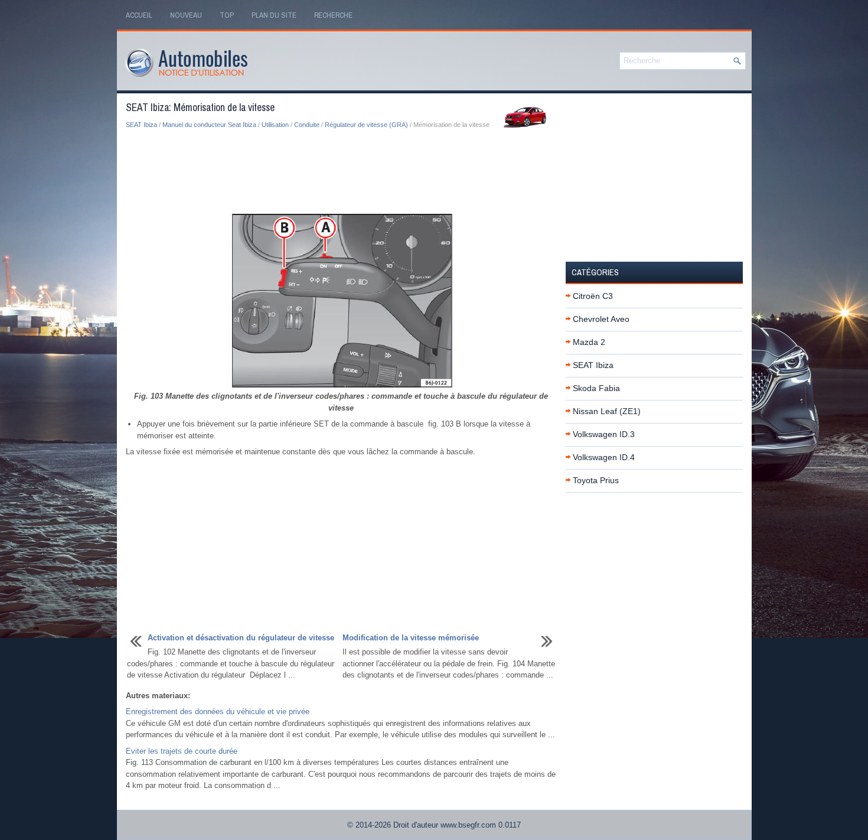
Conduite (306, 124)
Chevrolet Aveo (601, 319)
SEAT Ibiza (141, 124)
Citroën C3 (593, 296)
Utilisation (275, 124)
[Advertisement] (341, 171)
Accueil (139, 15)
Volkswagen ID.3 (604, 434)
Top (227, 15)
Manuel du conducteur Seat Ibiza (209, 124)
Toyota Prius (596, 480)
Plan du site (274, 15)
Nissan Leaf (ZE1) (607, 411)
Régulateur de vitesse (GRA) (366, 124)
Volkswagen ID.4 (604, 457)
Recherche (333, 15)
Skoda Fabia (596, 388)
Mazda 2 (589, 342)
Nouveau (186, 15)
